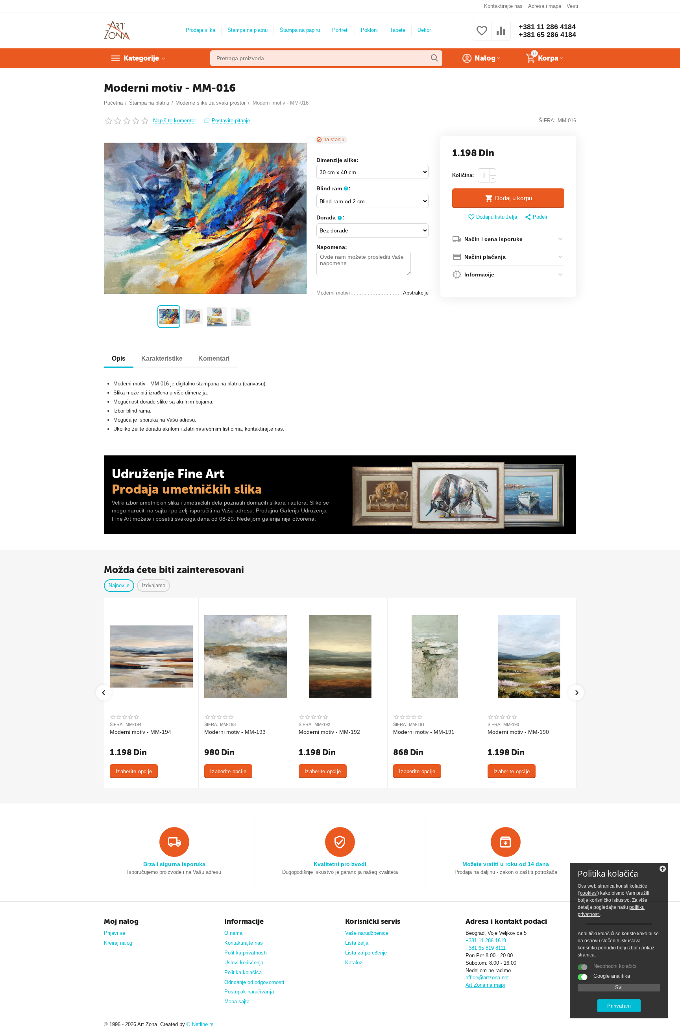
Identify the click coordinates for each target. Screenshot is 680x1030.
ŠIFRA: (547, 120)
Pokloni (369, 30)
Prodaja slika (200, 30)
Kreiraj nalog (118, 943)
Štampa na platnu (247, 30)
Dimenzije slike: (337, 160)
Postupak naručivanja (248, 992)
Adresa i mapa (544, 6)
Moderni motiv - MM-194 (140, 732)
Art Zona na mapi (485, 985)
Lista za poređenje (366, 953)
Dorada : (330, 217)
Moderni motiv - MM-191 (424, 732)
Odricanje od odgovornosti (254, 982)
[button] (536, 217)
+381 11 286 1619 (486, 940)
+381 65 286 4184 (547, 35)
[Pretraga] (434, 58)
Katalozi (354, 963)
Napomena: (331, 247)
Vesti (572, 6)
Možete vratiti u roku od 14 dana (505, 864)
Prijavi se (114, 933)
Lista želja (356, 943)
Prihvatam (618, 1006)
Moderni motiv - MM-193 (235, 732)
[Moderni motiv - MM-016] (205, 218)
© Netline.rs (200, 1024)
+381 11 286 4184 (547, 27)
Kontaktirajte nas (503, 6)
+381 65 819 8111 (486, 948)
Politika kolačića (243, 972)
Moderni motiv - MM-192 (329, 732)
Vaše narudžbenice (366, 933)
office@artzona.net (487, 977)
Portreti (340, 30)
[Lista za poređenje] (501, 35)
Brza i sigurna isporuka (174, 864)
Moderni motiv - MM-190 (518, 732)
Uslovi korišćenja (243, 963)
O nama (233, 933)
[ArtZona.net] (117, 30)
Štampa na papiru (300, 30)
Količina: (463, 175)
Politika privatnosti (245, 953)
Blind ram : (333, 188)
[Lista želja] (481, 35)
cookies (588, 893)
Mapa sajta (236, 1001)
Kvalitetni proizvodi (340, 864)
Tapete (397, 30)
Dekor (424, 30)
